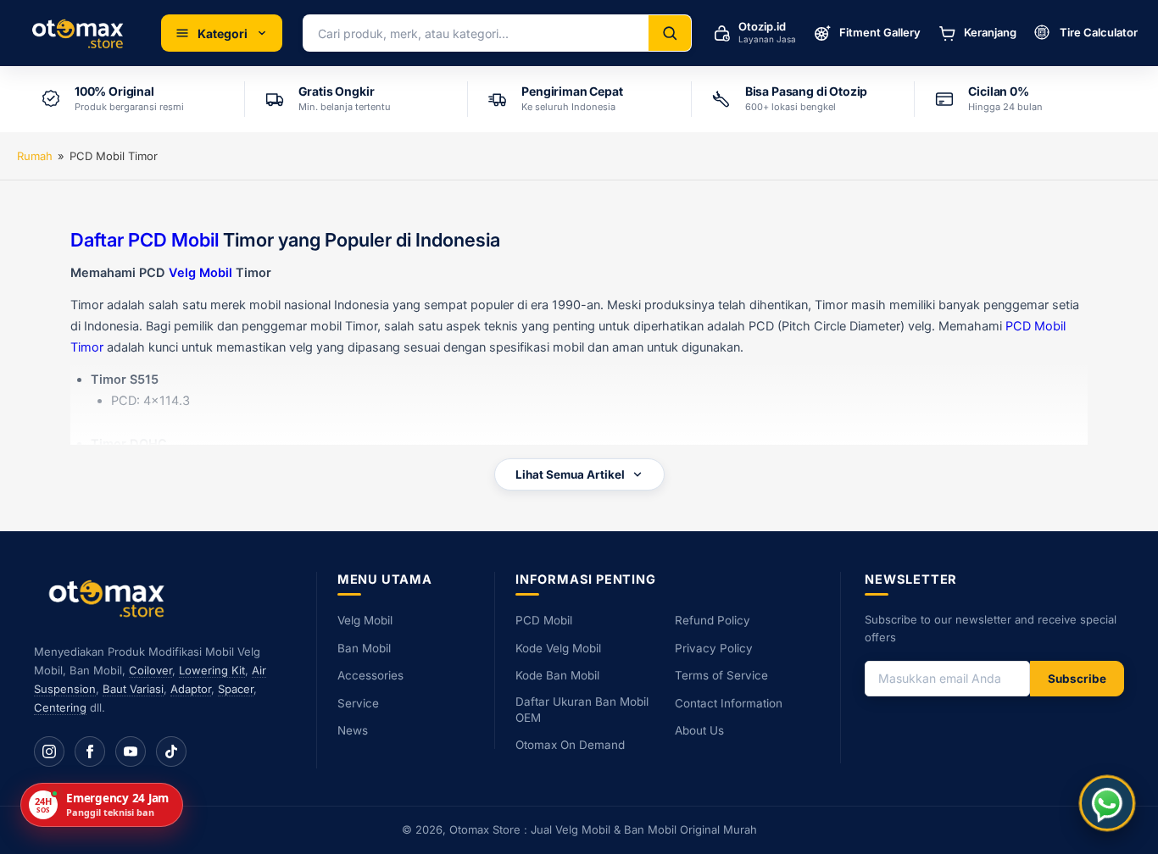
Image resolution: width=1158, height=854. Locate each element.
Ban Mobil (364, 648)
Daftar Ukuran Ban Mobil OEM (582, 709)
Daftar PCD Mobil (144, 240)
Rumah (35, 156)
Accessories (370, 675)
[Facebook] (90, 751)
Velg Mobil (200, 272)
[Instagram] (49, 751)
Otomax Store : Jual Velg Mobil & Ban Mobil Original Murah (603, 829)
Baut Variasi (133, 689)
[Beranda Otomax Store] (110, 598)
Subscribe (1077, 678)
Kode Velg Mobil (558, 648)
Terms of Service (721, 675)
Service (358, 703)
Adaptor (190, 689)
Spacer (235, 689)
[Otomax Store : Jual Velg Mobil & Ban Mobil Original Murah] (80, 33)
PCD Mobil (543, 620)
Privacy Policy (714, 648)
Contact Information (728, 703)
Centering (60, 707)
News (352, 730)
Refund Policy (712, 620)
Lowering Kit (212, 670)
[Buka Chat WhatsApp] (1107, 803)
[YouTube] (130, 751)
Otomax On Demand (570, 744)
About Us (699, 730)
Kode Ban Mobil (557, 675)
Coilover (150, 670)
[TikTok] (171, 751)
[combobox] (476, 33)
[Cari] (670, 33)
